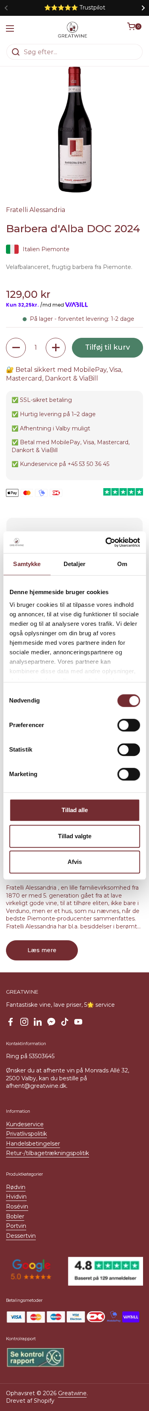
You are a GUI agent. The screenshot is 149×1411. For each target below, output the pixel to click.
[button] (135, 30)
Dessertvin (21, 1235)
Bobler (15, 1216)
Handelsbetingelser (33, 1143)
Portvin (16, 1225)
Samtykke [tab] (27, 564)
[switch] (128, 725)
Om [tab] (122, 564)
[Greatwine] (73, 30)
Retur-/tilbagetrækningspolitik (47, 1153)
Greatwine (72, 1393)
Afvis (75, 861)
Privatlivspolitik (26, 1133)
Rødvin (15, 1187)
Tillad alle (75, 810)
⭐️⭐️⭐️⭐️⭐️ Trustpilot (74, 8)
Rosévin (17, 1206)
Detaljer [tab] (74, 564)
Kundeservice (25, 1124)
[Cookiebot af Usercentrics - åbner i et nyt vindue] (106, 542)
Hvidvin (16, 1196)
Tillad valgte (74, 836)
